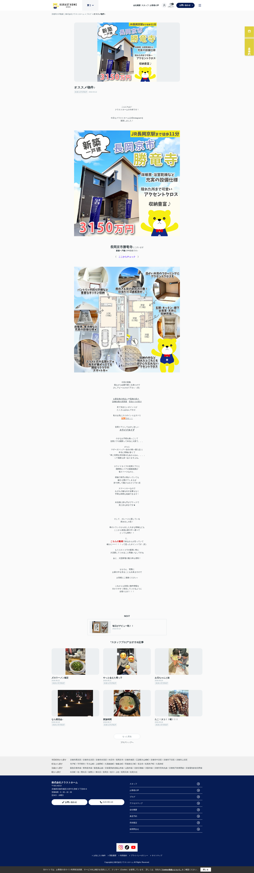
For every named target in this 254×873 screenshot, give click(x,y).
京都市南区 (129, 760)
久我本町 (159, 764)
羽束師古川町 (131, 764)
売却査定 (133, 823)
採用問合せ (134, 829)
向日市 (111, 760)
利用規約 (123, 855)
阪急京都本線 (76, 768)
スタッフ (145, 5)
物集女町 (120, 764)
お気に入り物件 (100, 855)
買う (89, 5)
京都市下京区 (169, 760)
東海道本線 (88, 768)
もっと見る (127, 736)
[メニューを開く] (199, 5)
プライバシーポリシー (139, 855)
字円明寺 (81, 764)
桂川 (112, 772)
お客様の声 (154, 5)
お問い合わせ (184, 5)
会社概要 (137, 5)
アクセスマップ (136, 803)
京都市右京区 (88, 760)
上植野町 (100, 764)
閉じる (205, 870)
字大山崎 (90, 764)
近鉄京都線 (139, 768)
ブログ (132, 797)
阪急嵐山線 (99, 768)
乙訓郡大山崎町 (142, 760)
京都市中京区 (156, 760)
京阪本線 (149, 768)
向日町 (73, 772)
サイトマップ (157, 855)
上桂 (117, 772)
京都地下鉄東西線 (176, 768)
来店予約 (133, 816)
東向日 (98, 772)
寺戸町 (73, 764)
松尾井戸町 (150, 764)
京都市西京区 (75, 760)
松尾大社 (133, 772)
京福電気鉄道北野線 (194, 768)
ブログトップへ (127, 742)
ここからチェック (127, 257)
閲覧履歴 (112, 855)
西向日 (84, 772)
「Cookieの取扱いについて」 (171, 870)
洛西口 (91, 772)
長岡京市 (119, 760)
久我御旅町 (110, 764)
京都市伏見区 (101, 760)
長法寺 (141, 764)
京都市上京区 (181, 760)
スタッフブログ (81, 92)
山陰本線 (129, 768)
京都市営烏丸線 (161, 768)
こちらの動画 (116, 541)
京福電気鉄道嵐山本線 (114, 768)
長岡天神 (124, 772)
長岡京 (105, 772)
